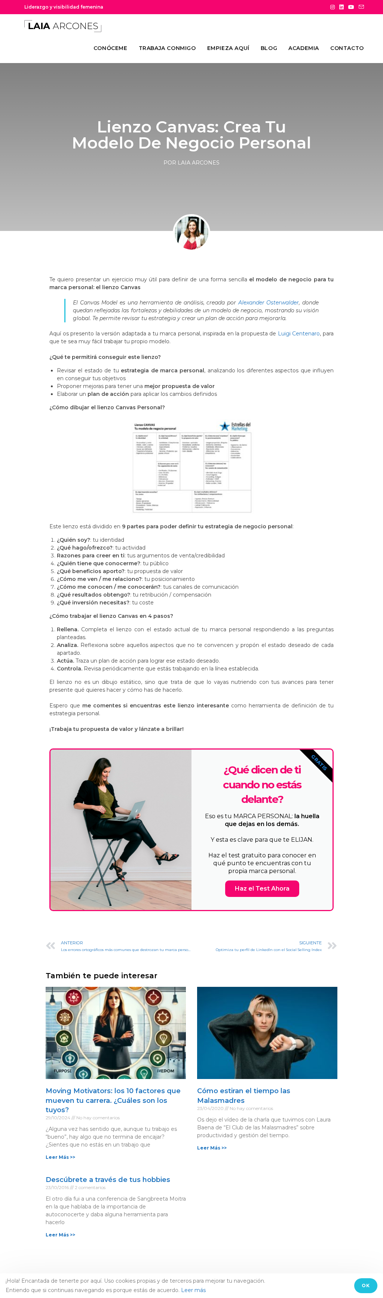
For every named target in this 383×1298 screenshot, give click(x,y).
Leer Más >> (60, 1157)
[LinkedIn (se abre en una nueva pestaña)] (341, 7)
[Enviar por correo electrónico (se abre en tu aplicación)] (360, 7)
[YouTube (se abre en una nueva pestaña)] (351, 7)
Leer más (193, 1290)
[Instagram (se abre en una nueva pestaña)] (332, 7)
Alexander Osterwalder (268, 302)
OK (366, 1285)
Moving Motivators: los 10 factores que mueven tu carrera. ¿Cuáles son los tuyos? (113, 1100)
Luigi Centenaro (299, 333)
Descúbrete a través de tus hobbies (108, 1180)
